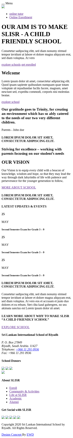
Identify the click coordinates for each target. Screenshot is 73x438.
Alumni (14, 402)
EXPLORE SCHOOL (16, 327)
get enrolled (28, 64)
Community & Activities (24, 391)
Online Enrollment (20, 17)
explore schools (11, 64)
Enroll (13, 388)
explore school (10, 102)
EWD (30, 434)
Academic (15, 398)
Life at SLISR (18, 395)
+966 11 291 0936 (27, 349)
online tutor (16, 13)
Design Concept (12, 434)
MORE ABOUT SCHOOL (19, 187)
